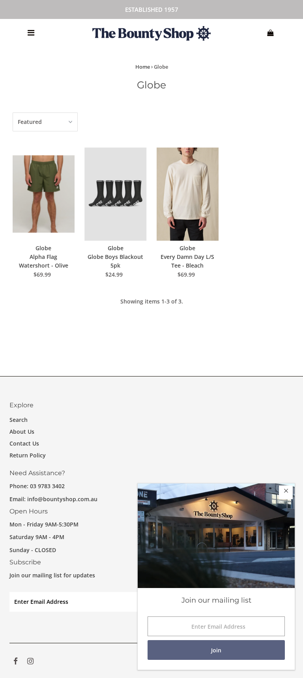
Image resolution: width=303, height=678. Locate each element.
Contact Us (24, 443)
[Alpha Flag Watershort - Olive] (44, 193)
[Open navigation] (30, 33)
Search (18, 419)
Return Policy (27, 455)
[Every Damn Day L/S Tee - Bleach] (188, 193)
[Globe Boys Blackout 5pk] (115, 193)
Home (142, 66)
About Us (21, 431)
